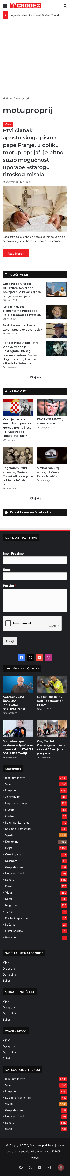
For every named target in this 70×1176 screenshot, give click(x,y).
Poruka (9, 586)
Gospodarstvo (14, 867)
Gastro (9, 816)
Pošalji (10, 641)
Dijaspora (11, 860)
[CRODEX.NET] (25, 5)
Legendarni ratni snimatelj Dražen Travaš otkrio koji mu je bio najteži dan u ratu (18, 476)
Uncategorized (14, 873)
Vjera (8, 124)
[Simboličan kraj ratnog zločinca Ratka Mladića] (52, 455)
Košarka (10, 924)
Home (9, 98)
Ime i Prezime (14, 553)
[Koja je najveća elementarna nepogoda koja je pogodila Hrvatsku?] (56, 312)
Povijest (10, 886)
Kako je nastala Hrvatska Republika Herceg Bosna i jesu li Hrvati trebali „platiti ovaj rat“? (17, 428)
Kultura (9, 879)
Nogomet (11, 905)
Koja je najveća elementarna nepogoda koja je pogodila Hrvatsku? (22, 311)
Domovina (11, 841)
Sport (8, 898)
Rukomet (11, 937)
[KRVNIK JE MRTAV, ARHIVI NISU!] (52, 407)
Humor (9, 809)
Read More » (16, 253)
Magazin (10, 790)
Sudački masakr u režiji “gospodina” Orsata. (50, 701)
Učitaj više (35, 377)
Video (8, 784)
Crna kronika (13, 854)
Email (8, 570)
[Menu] (5, 7)
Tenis (8, 911)
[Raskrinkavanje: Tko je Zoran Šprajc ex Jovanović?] (56, 330)
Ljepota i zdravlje (16, 803)
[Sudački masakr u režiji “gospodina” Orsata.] (52, 684)
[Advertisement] (35, 56)
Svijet (8, 848)
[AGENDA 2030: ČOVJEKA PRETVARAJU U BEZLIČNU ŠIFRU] (18, 684)
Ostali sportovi (14, 931)
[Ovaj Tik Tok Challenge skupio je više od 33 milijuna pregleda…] (52, 728)
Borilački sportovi (16, 918)
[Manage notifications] (61, 1167)
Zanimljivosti (13, 796)
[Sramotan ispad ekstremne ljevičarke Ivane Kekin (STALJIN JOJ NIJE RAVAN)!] (18, 728)
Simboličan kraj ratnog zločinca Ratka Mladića (48, 472)
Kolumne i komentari (18, 822)
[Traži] (65, 7)
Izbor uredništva (15, 777)
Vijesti (9, 835)
